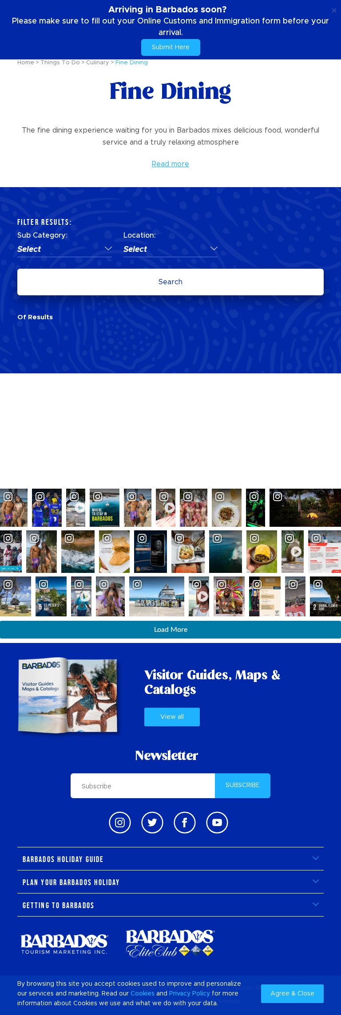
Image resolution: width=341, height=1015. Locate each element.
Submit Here (171, 47)
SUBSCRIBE (243, 785)
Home (25, 63)
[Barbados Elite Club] (170, 944)
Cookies (143, 994)
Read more (170, 164)
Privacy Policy (189, 994)
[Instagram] (120, 822)
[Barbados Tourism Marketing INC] (64, 944)
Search (170, 282)
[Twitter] (152, 822)
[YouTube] (217, 822)
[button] (64, 250)
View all (172, 717)
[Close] (334, 9)
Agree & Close (292, 994)
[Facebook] (185, 822)
